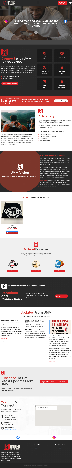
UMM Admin (15, 322)
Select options (13, 233)
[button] (38, 2)
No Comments (15, 324)
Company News (5, 324)
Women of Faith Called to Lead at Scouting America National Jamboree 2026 (35, 322)
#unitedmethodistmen (61, 343)
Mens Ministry (62, 339)
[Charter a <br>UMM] (62, 67)
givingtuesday (53, 345)
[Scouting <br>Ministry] (62, 53)
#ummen (52, 343)
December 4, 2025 (6, 322)
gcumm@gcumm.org (11, 430)
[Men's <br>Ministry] (44, 53)
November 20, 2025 (54, 337)
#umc (66, 341)
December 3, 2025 (30, 324)
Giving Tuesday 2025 (54, 335)
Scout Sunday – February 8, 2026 (9, 320)
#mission (61, 341)
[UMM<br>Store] (44, 81)
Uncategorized (53, 341)
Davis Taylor (64, 337)
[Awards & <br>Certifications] (62, 81)
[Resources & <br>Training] (44, 67)
